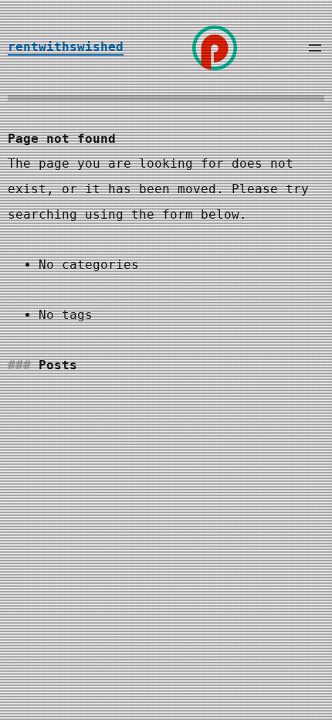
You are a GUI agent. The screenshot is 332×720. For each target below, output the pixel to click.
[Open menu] (315, 48)
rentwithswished (66, 46)
